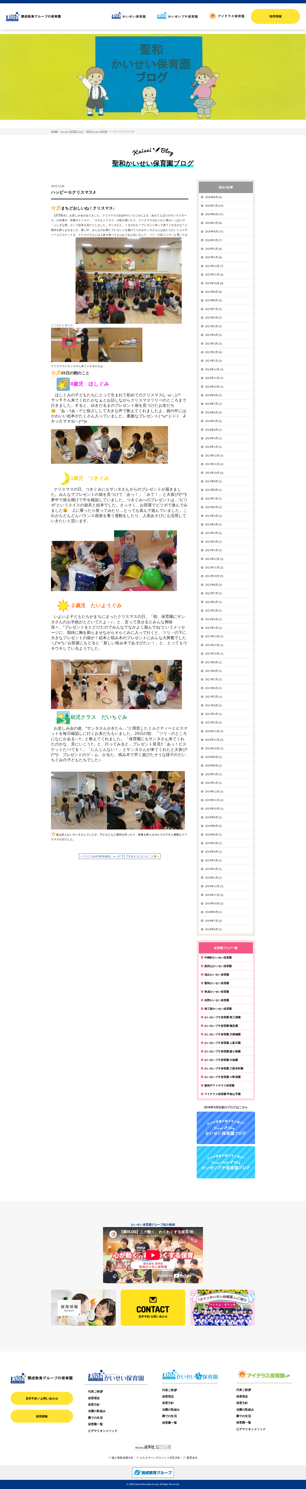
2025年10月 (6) (214, 283)
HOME (54, 131)
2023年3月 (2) (213, 532)
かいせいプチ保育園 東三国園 (222, 1017)
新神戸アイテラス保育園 (219, 1085)
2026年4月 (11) (214, 231)
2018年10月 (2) (214, 903)
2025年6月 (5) (213, 317)
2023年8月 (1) (213, 489)
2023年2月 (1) (213, 541)
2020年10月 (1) (214, 748)
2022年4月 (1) (213, 619)
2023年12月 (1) (214, 455)
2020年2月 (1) (213, 782)
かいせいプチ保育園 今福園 (221, 1060)
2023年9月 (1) (213, 481)
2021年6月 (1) (213, 688)
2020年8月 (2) (213, 765)
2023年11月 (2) (214, 464)
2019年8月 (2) (213, 825)
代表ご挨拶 (95, 1391)
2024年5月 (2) (213, 421)
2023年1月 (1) (213, 550)
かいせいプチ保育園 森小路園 (222, 1051)
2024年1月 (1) (213, 446)
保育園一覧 (95, 1424)
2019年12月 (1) (214, 791)
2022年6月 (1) (213, 602)
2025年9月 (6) (213, 291)
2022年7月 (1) (213, 593)
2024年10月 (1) (214, 386)
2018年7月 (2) (213, 920)
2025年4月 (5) (213, 334)
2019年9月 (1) (213, 817)
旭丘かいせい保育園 (216, 974)
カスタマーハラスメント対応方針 (159, 1457)
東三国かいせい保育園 (218, 1008)
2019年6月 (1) (213, 834)
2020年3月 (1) (213, 774)
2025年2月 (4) (213, 352)
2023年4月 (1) (213, 524)
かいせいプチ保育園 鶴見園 (221, 1026)
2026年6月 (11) (214, 214)
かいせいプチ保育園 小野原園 (222, 1077)
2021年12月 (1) (214, 636)
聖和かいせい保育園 (96, 131)
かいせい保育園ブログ (72, 131)
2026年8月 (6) (213, 197)
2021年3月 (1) (213, 713)
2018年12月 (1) (214, 886)
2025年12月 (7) (214, 266)
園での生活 (95, 1418)
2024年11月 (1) (214, 377)
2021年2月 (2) (213, 722)
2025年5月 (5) (213, 326)
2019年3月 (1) (213, 860)
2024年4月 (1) (213, 429)
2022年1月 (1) (213, 627)
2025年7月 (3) (213, 309)
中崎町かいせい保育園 (218, 957)
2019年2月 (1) (213, 868)
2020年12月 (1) (214, 731)
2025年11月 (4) (214, 274)
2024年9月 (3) (213, 395)
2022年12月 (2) (214, 558)
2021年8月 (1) (213, 670)
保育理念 (94, 1398)
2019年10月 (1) (214, 808)
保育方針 (94, 1404)
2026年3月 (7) (213, 240)
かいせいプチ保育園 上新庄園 (222, 1043)
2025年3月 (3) (213, 343)
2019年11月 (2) (214, 800)
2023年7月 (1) (213, 498)
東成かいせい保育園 (216, 991)
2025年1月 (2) (213, 360)
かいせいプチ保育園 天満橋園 (222, 1034)
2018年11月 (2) (214, 894)
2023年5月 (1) (213, 515)
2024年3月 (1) (213, 438)
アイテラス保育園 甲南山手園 (222, 1094)
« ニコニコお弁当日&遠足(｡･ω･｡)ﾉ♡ (101, 856)
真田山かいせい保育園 (218, 966)
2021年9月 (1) (213, 662)
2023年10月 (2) (214, 472)
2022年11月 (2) (214, 567)
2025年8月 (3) (213, 300)
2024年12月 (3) (214, 369)
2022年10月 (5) (214, 576)
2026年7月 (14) (214, 205)
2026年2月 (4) (213, 248)
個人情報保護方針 (122, 1457)
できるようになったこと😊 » (142, 856)
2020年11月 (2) (214, 739)
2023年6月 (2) (213, 507)
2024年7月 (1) (213, 403)
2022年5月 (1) (213, 610)
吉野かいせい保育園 (216, 1000)
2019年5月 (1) (213, 843)
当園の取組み (97, 1411)
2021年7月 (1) (213, 679)
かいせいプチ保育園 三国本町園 (223, 1068)
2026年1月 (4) (213, 257)
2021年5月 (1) (213, 696)
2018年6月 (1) (213, 929)
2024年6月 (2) (213, 412)
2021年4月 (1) (213, 705)
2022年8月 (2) (213, 584)
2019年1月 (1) (213, 877)
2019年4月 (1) (213, 851)
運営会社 (192, 1457)
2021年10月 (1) (214, 653)
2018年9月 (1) (213, 912)
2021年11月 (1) (214, 645)
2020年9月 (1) (213, 757)
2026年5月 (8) (213, 222)
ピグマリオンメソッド (102, 1431)
